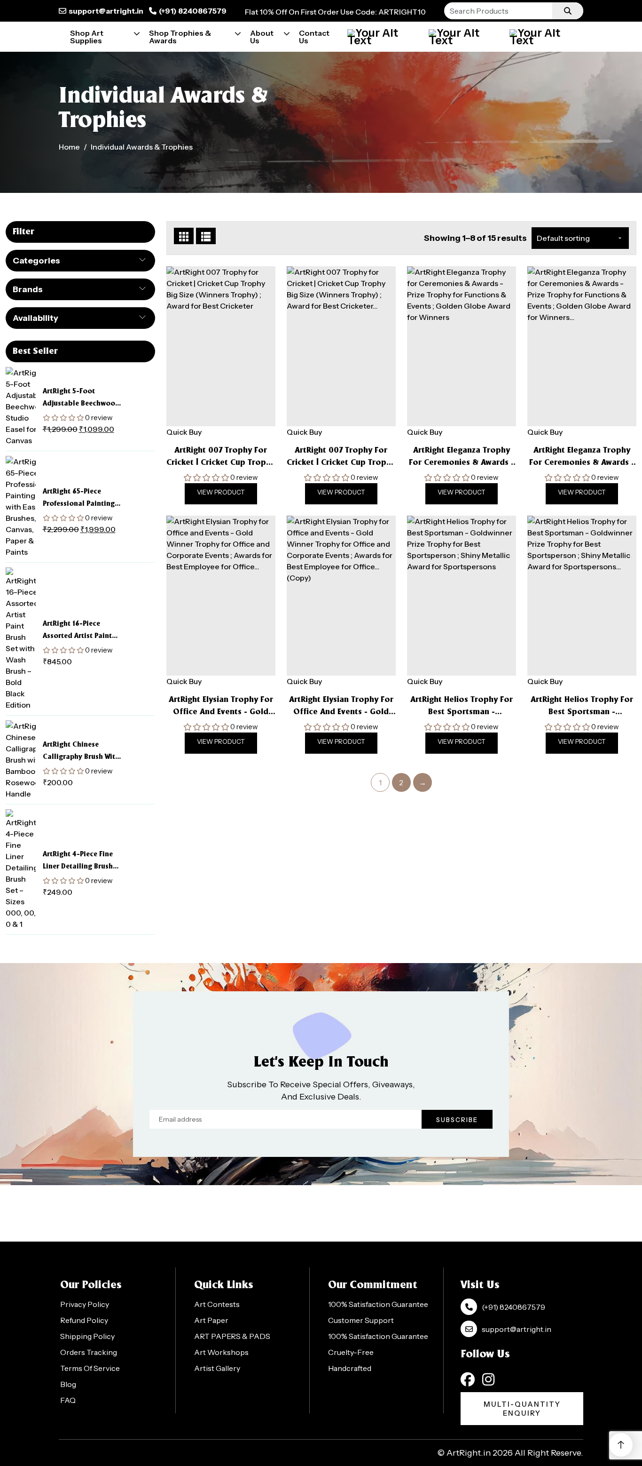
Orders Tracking (88, 1352)
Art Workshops (221, 1352)
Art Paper (211, 1320)
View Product (221, 492)
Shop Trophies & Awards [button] (180, 36)
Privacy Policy (84, 1304)
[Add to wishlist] (208, 413)
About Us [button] (262, 36)
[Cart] (463, 36)
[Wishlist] (544, 36)
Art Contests (217, 1304)
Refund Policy (84, 1320)
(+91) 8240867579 (193, 11)
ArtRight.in (468, 1453)
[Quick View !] (232, 413)
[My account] (382, 36)
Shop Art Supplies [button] (86, 36)
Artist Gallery (217, 1368)
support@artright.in (106, 11)
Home (69, 146)
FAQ (68, 1400)
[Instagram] (488, 1379)
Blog (68, 1384)
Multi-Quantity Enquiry (522, 1409)
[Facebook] (468, 1379)
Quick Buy (184, 432)
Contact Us (314, 36)
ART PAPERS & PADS (232, 1336)
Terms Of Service (90, 1368)
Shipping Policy (87, 1336)
